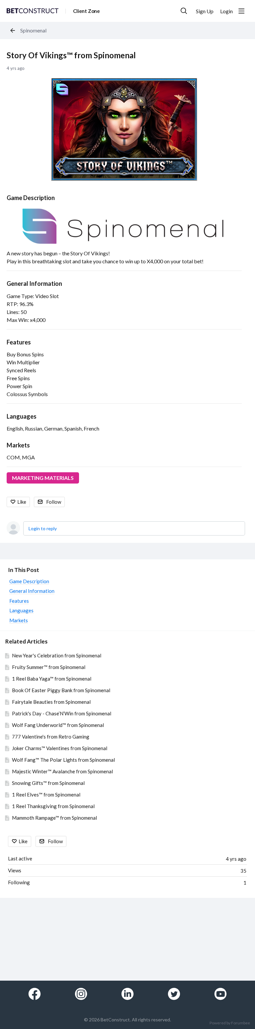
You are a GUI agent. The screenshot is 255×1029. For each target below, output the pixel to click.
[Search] (184, 11)
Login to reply (43, 528)
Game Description (31, 197)
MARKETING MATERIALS (43, 478)
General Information (34, 283)
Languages (22, 416)
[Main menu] (241, 11)
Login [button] (226, 11)
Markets (18, 445)
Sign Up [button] (204, 11)
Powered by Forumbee (230, 1023)
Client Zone (86, 11)
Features (19, 342)
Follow (53, 502)
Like (21, 502)
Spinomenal (33, 30)
